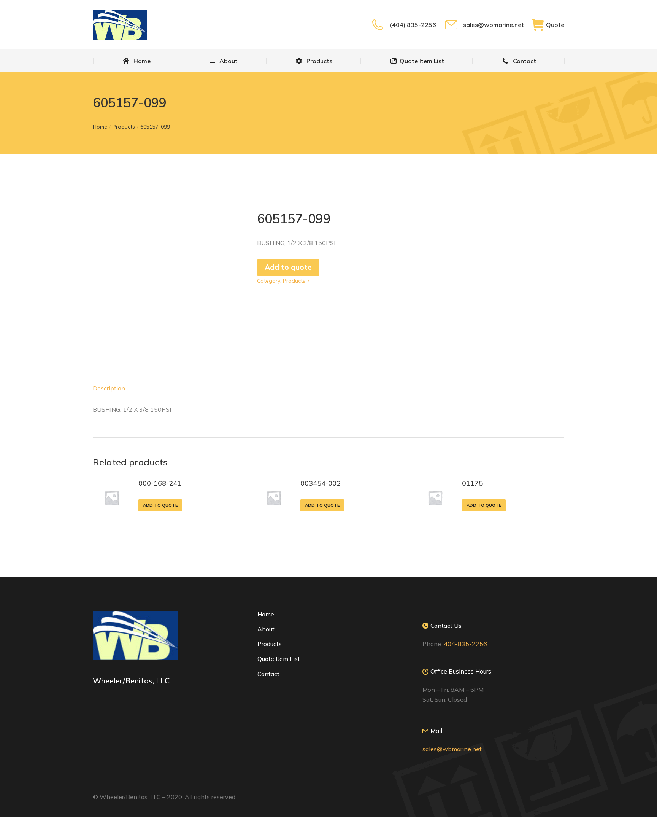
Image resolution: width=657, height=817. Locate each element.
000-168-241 (159, 483)
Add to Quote (160, 505)
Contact (268, 674)
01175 (472, 483)
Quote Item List (278, 659)
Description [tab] (109, 388)
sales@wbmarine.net (493, 25)
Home (265, 614)
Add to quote (288, 267)
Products (294, 280)
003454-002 (320, 483)
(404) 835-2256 (413, 25)
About (266, 629)
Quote (555, 25)
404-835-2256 (465, 644)
